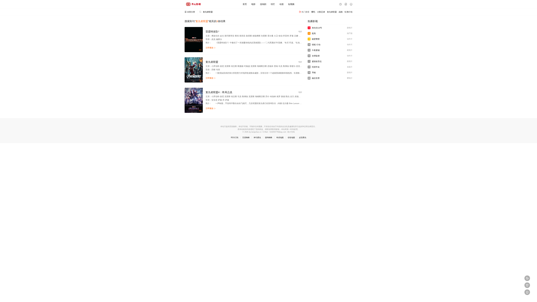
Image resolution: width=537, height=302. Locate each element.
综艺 (273, 4)
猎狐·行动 (316, 44)
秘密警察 (316, 39)
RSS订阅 (234, 137)
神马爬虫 (257, 137)
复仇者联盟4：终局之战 (219, 92)
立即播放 (211, 48)
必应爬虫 (302, 137)
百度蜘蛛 (246, 137)
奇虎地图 (280, 137)
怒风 (314, 33)
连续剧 (263, 4)
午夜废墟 (316, 50)
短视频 (291, 4)
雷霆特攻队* (212, 31)
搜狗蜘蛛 (268, 137)
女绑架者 (316, 56)
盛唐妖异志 (317, 61)
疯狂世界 (316, 78)
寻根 (314, 72)
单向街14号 (317, 28)
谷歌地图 (291, 137)
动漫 (281, 4)
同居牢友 (316, 67)
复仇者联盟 (212, 62)
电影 (253, 4)
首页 (245, 4)
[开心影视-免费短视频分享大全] (194, 4)
